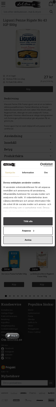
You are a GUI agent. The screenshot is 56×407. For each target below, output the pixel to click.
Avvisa (28, 240)
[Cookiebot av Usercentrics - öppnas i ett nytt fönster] (40, 164)
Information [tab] (28, 172)
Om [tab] (46, 172)
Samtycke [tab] (10, 172)
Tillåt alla (28, 221)
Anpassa (26, 230)
